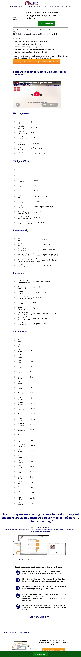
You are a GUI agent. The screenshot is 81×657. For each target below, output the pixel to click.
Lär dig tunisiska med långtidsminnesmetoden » (36, 61)
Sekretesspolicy (54, 6)
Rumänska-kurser (32, 6)
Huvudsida (13, 6)
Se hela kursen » (46, 23)
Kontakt (64, 6)
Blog (69, 6)
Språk (21, 6)
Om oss (44, 6)
